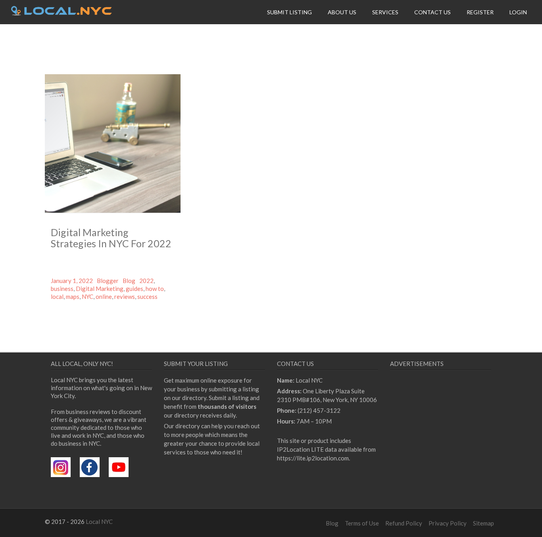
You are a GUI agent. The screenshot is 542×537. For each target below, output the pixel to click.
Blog (129, 280)
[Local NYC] (61, 13)
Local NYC (99, 521)
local (57, 296)
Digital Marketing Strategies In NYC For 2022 (111, 237)
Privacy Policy (448, 523)
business (62, 288)
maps (72, 296)
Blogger (108, 280)
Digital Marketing (99, 288)
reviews (124, 296)
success (147, 296)
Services (385, 12)
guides (134, 288)
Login (518, 12)
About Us (342, 12)
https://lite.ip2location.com (313, 458)
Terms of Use (362, 523)
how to (155, 288)
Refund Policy (403, 523)
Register (480, 12)
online (104, 296)
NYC (87, 296)
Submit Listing (289, 12)
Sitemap (483, 523)
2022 (146, 280)
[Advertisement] (456, 448)
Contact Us (432, 12)
